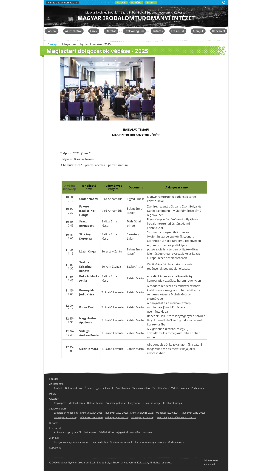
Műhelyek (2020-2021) (167, 412)
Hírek (93, 31)
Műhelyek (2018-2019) (65, 417)
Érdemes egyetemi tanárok (99, 388)
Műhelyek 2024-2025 (91, 412)
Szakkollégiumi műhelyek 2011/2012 (176, 417)
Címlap (52, 44)
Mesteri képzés (77, 402)
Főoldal (52, 31)
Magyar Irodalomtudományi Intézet (136, 18)
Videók (175, 388)
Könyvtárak (134, 402)
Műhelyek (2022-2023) (116, 412)
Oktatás (111, 31)
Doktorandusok (73, 388)
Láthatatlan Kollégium (66, 412)
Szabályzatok (123, 388)
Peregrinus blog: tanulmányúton (71, 441)
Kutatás (158, 31)
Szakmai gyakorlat (116, 402)
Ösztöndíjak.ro (176, 441)
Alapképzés (60, 402)
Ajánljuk (198, 31)
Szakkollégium (134, 31)
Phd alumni (197, 388)
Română (136, 2)
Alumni (185, 388)
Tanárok (58, 388)
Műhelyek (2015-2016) (142, 417)
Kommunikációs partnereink (150, 441)
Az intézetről (73, 31)
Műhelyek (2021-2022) (141, 412)
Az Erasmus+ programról (67, 432)
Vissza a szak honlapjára (62, 2)
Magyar (121, 2)
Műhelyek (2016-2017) (116, 417)
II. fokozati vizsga (172, 402)
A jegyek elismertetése (128, 432)
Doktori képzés (95, 402)
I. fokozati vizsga (152, 402)
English (151, 2)
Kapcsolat (218, 31)
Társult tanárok (161, 388)
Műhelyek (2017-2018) (91, 417)
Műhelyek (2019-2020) (193, 412)
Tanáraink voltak (141, 388)
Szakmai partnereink (121, 441)
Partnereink (89, 432)
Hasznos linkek (100, 441)
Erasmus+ (177, 31)
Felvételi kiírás (106, 432)
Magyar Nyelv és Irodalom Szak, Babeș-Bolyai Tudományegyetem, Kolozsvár (136, 12)
